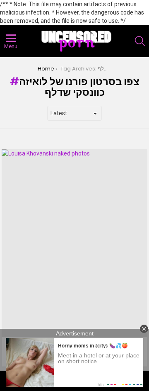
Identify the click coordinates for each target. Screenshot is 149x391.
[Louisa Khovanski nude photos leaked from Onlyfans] (74, 243)
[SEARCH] (140, 41)
